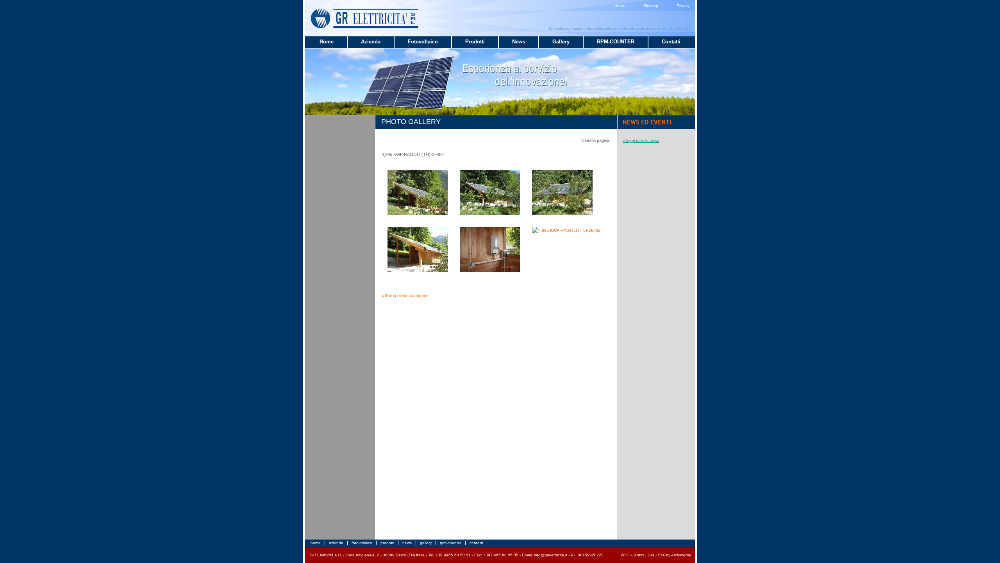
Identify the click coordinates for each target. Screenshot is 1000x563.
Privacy (683, 6)
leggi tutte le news (642, 140)
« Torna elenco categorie (405, 295)
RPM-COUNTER (615, 42)
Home (619, 6)
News (518, 42)
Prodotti (475, 42)
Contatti (671, 42)
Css (651, 555)
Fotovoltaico (423, 42)
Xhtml (639, 555)
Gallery (561, 42)
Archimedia (681, 555)
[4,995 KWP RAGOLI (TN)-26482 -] (418, 213)
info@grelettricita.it (550, 555)
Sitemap (650, 6)
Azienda (370, 42)
